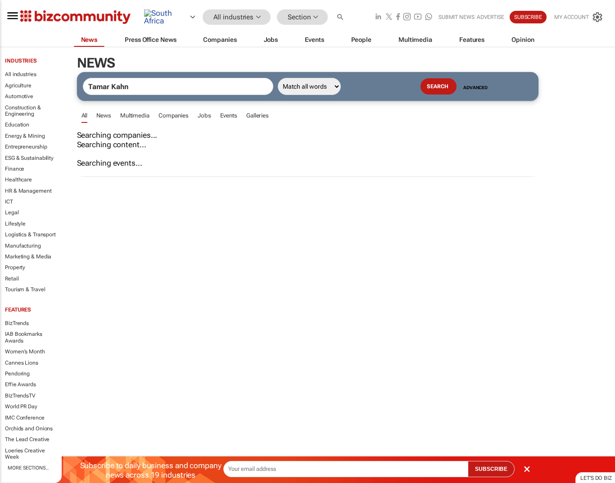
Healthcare (18, 179)
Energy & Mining (25, 136)
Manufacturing (23, 246)
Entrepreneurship (26, 147)
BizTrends (17, 323)
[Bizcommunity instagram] (407, 17)
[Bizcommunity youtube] (417, 17)
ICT (9, 202)
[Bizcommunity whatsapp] (428, 17)
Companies (173, 115)
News (103, 115)
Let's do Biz (596, 478)
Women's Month (25, 351)
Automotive (19, 96)
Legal (12, 212)
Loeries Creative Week (25, 453)
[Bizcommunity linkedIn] (378, 17)
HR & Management (28, 191)
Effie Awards (20, 384)
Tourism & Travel (25, 289)
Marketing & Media (28, 256)
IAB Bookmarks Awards (23, 337)
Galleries (257, 115)
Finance (14, 169)
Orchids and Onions (29, 428)
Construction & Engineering (23, 110)
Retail (11, 278)
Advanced (475, 87)
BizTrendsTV (20, 396)
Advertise (490, 17)
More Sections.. (28, 468)
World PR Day (21, 406)
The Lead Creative (27, 439)
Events (228, 115)
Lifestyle (15, 224)
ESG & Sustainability (29, 158)
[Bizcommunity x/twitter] (389, 17)
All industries (20, 74)
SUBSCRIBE (491, 469)
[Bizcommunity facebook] (398, 17)
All (84, 115)
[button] (341, 17)
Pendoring (17, 373)
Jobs (204, 115)
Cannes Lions (21, 363)
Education (17, 125)
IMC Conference (25, 418)
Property (15, 267)
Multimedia (134, 115)
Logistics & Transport (30, 234)
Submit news (457, 17)
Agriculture (18, 85)
